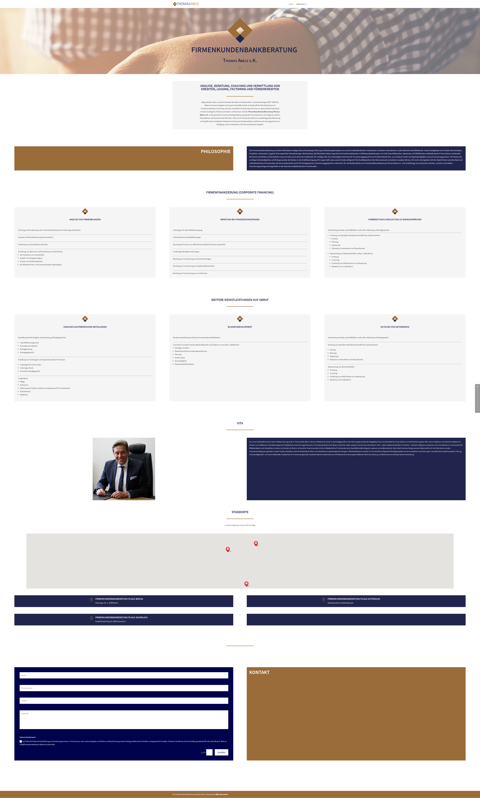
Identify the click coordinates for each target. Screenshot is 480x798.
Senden (222, 752)
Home (291, 4)
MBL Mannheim (222, 794)
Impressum (300, 4)
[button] (257, 543)
